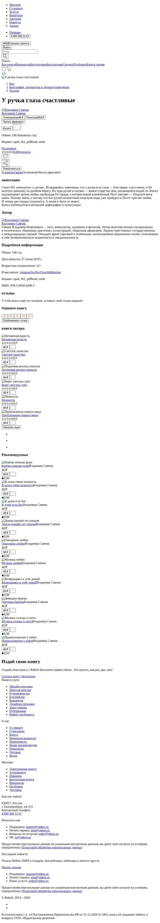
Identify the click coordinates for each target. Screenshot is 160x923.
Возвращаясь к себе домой (19, 582)
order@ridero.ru (49, 834)
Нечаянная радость (14, 339)
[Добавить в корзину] (17, 127)
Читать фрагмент (13, 121)
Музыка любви (12, 563)
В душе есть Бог (12, 504)
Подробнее (9, 148)
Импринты (22, 64)
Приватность (18, 741)
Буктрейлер (17, 697)
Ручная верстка (19, 693)
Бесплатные (55, 64)
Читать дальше (11, 867)
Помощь (14, 32)
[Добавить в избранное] (5, 157)
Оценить (24, 152)
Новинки (15, 776)
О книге (7, 172)
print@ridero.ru (40, 830)
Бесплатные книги (21, 779)
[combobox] (80, 52)
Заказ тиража (18, 707)
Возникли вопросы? (22, 738)
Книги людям (95, 64)
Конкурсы (16, 15)
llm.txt (13, 755)
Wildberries (54, 272)
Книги (13, 734)
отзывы (17, 172)
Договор (15, 752)
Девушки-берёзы (13, 602)
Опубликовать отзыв (15, 320)
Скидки (68, 64)
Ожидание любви (13, 543)
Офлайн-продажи (21, 686)
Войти (6, 47)
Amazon (25, 272)
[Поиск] (5, 56)
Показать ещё (11, 427)
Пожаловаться (11, 168)
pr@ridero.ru (23, 837)
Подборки (79, 64)
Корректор (16, 700)
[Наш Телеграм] (11, 908)
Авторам (15, 18)
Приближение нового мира (20, 415)
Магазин (15, 4)
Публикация (17, 711)
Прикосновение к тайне (17, 640)
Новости (15, 22)
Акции (14, 25)
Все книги (8, 64)
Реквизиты (16, 748)
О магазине (17, 731)
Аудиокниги (17, 772)
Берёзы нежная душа (15, 465)
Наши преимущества (23, 745)
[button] (80, 56)
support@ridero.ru (37, 827)
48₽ (5, 347)
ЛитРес (35, 272)
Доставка (15, 790)
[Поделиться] (5, 163)
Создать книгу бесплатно (18, 676)
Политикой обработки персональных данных (52, 847)
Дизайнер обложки (22, 704)
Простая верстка (20, 690)
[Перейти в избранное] (4, 70)
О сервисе (16, 8)
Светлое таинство (13, 354)
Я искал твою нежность (17, 485)
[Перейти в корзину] (9, 70)
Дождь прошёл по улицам (19, 524)
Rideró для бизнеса (21, 714)
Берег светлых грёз (14, 385)
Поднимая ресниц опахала (19, 369)
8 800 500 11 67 (12, 813)
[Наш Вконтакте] (11, 904)
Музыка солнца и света (17, 621)
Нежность (8, 400)
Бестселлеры (38, 64)
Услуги (14, 11)
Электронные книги (22, 769)
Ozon (43, 272)
